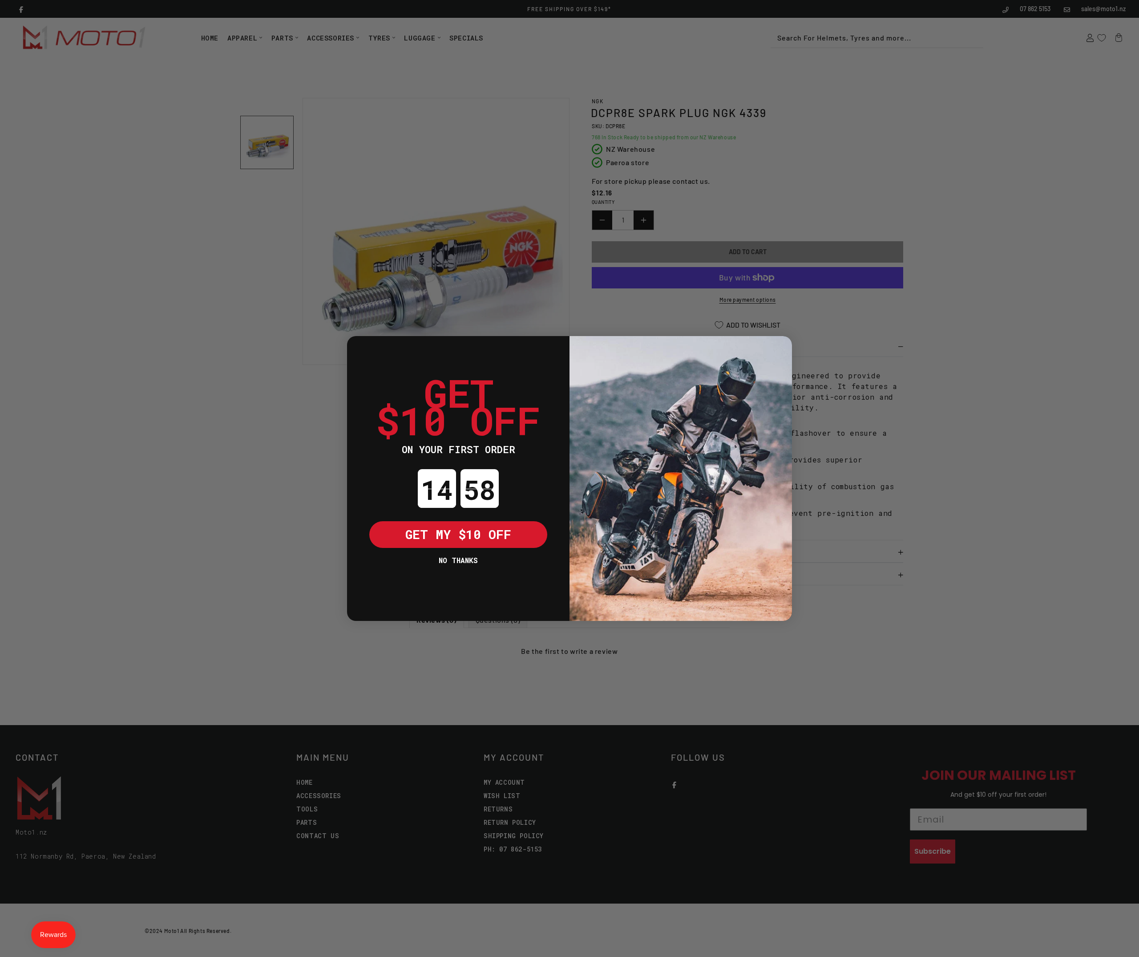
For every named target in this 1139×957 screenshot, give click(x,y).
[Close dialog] (360, 349)
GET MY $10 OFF (458, 534)
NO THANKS (458, 560)
